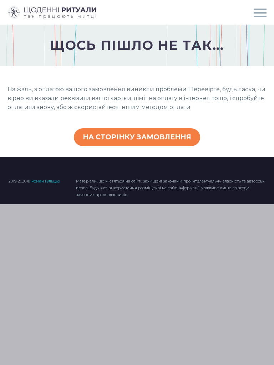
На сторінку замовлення (137, 137)
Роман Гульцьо (45, 181)
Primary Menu (260, 12)
